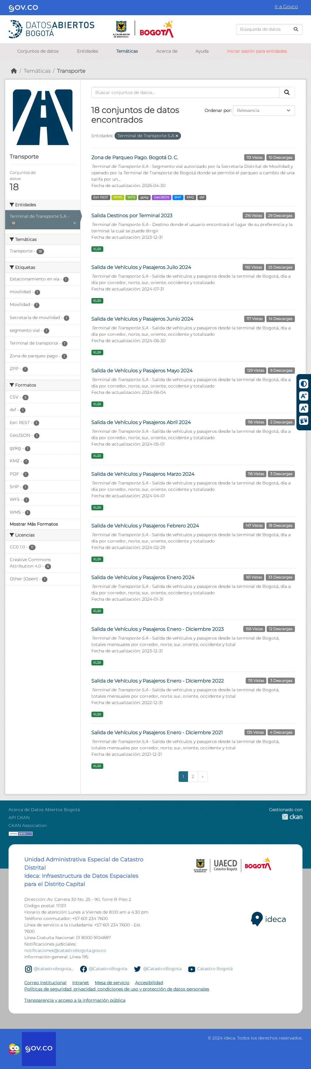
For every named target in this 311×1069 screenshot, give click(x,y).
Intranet (80, 982)
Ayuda (202, 51)
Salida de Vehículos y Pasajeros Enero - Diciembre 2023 (157, 629)
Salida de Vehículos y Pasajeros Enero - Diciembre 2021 (157, 732)
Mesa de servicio (112, 982)
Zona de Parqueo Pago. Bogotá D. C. (134, 157)
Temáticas (127, 51)
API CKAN (19, 817)
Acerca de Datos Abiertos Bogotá (44, 809)
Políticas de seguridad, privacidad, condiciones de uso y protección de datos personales (116, 989)
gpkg (144, 197)
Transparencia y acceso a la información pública (74, 1000)
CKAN (285, 817)
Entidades (87, 51)
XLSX (97, 249)
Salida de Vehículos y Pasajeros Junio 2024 (142, 319)
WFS (131, 197)
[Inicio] (14, 71)
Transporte (71, 71)
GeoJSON (161, 197)
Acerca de (166, 51)
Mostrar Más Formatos (34, 524)
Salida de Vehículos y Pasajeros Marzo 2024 (142, 474)
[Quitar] (177, 136)
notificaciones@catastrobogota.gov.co (65, 950)
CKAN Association (28, 825)
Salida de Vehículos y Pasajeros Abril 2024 (141, 422)
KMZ (190, 197)
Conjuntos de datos (38, 51)
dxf (202, 197)
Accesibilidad (149, 982)
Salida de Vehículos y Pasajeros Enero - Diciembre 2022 (157, 681)
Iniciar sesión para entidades (257, 51)
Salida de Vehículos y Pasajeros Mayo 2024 (142, 370)
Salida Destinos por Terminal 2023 (132, 215)
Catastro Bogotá (215, 968)
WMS (118, 197)
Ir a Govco (286, 6)
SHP (177, 197)
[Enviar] (296, 29)
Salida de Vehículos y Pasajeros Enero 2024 (142, 577)
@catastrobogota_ (53, 968)
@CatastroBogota (108, 968)
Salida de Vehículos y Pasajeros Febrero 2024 (145, 526)
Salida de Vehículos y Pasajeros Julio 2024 (141, 267)
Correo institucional (45, 982)
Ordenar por (218, 110)
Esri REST (100, 197)
